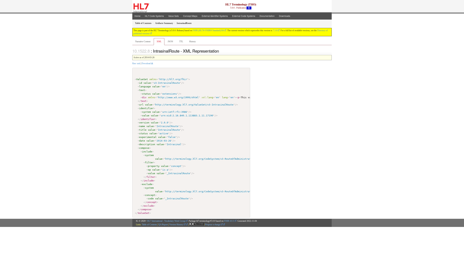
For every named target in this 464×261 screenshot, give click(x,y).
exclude (147, 184)
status (146, 93)
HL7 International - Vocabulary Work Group (166, 221)
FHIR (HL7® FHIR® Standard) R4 (208, 30)
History (192, 41)
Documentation (267, 15)
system (146, 112)
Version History (176, 224)
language (145, 86)
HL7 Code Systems (154, 15)
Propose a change (213, 224)
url (141, 104)
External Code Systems (243, 15)
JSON (170, 41)
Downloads (284, 15)
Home (137, 15)
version (144, 122)
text (142, 90)
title (142, 130)
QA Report (163, 224)
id (140, 83)
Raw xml (136, 63)
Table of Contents (149, 224)
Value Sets (173, 15)
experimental (148, 137)
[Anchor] (221, 51)
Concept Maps (190, 15)
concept (150, 195)
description (147, 144)
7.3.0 (275, 30)
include (147, 151)
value (147, 83)
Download (146, 63)
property (154, 166)
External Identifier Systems (215, 15)
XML (159, 41)
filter (149, 162)
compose (144, 148)
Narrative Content (142, 41)
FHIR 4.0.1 (229, 221)
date (142, 140)
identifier (146, 108)
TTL (181, 41)
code (151, 198)
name (142, 126)
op (149, 169)
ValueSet (142, 79)
